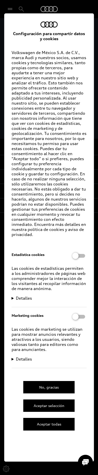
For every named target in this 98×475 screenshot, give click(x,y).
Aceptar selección (49, 405)
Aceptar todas (49, 424)
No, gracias (49, 387)
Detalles (24, 298)
